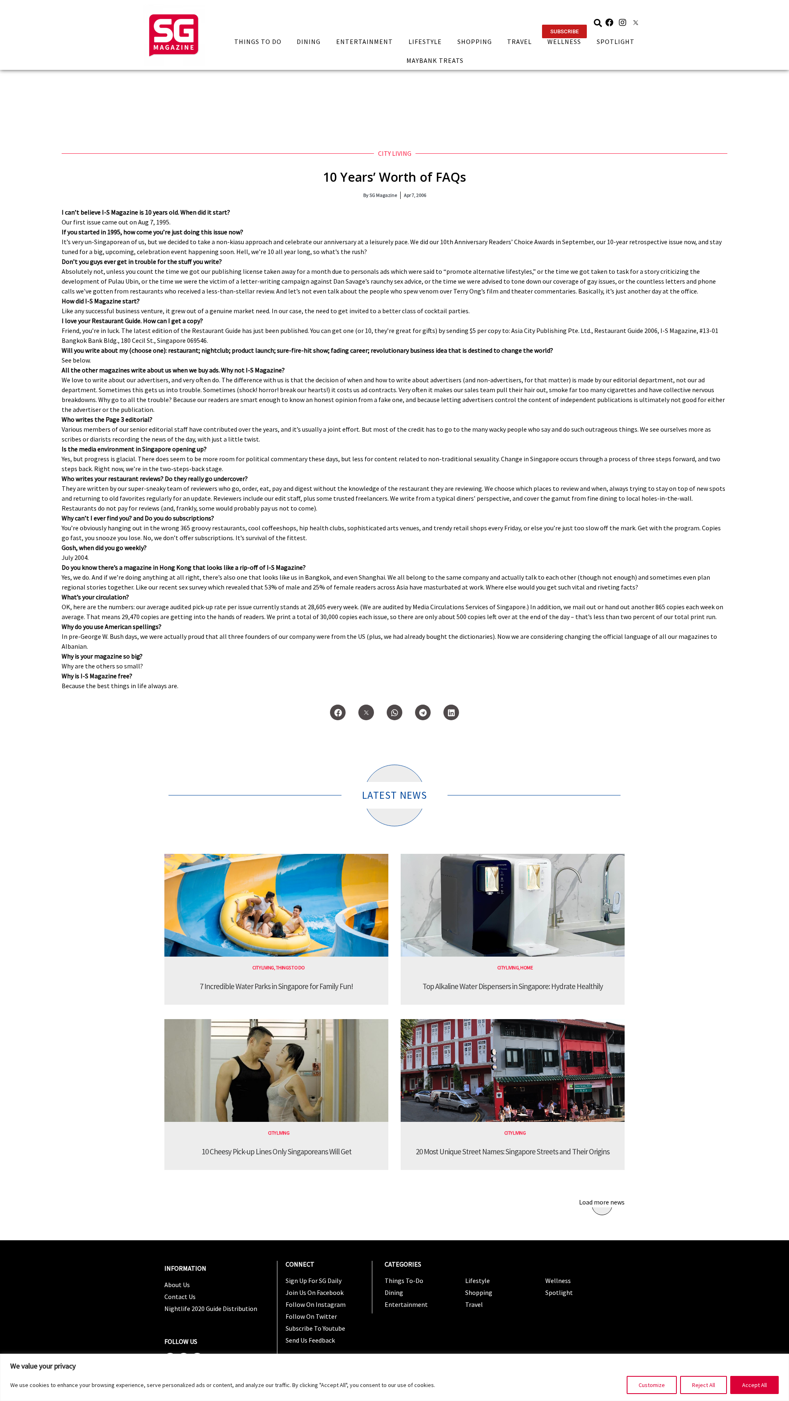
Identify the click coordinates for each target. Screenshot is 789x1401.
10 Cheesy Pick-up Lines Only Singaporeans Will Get (276, 1151)
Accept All (754, 1385)
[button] (564, 31)
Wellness (564, 41)
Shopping (474, 41)
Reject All (703, 1385)
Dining (309, 41)
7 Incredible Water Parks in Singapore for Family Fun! (276, 986)
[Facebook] (609, 22)
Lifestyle (425, 41)
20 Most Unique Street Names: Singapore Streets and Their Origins (512, 1151)
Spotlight (615, 41)
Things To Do (257, 41)
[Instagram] (622, 22)
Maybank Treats (435, 60)
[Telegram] (423, 712)
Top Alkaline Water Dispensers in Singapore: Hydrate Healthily (512, 986)
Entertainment (364, 41)
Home (526, 967)
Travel (519, 41)
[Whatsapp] (394, 712)
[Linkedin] (451, 712)
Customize (652, 1385)
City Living (394, 153)
